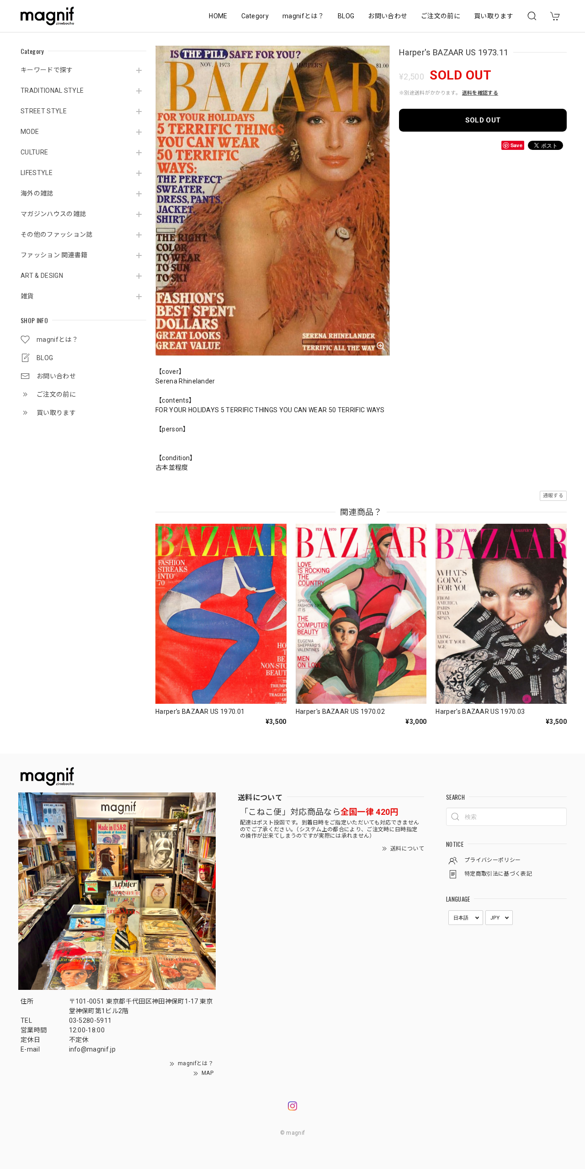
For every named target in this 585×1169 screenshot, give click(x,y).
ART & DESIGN (42, 275)
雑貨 (27, 296)
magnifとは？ (303, 16)
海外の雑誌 (37, 193)
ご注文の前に (440, 16)
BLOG (346, 16)
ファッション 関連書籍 (54, 255)
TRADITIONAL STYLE (52, 90)
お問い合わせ (387, 16)
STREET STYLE (44, 111)
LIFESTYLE (37, 172)
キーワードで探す (47, 70)
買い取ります (493, 16)
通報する (553, 496)
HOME (218, 16)
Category (255, 16)
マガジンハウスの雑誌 (53, 214)
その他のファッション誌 (57, 234)
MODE (30, 131)
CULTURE (34, 152)
